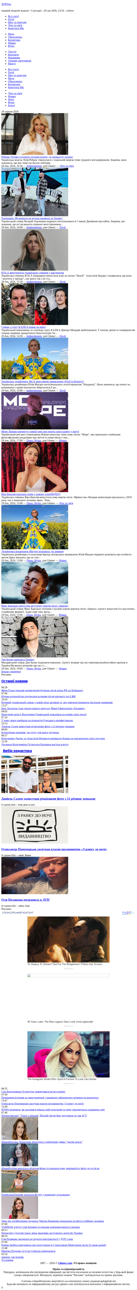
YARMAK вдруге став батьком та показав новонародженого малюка (40, 1227)
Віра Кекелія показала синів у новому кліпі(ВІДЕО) (30, 494)
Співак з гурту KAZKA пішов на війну (23, 327)
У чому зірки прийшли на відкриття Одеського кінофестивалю (37, 720)
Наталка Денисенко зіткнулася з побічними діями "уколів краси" (42, 1142)
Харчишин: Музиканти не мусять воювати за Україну (32, 218)
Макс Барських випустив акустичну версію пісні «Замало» (34, 605)
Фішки (12, 43)
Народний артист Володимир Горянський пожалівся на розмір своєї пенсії (43, 714)
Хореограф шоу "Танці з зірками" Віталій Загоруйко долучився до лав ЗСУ (44, 1115)
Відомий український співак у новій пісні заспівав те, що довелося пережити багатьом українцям (57, 702)
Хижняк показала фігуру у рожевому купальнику (35, 1194)
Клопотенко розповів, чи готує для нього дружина (30, 732)
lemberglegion (34, 165)
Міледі (12, 63)
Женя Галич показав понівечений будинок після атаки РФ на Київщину (42, 690)
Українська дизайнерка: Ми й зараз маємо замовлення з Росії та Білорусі (42, 381)
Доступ (12, 51)
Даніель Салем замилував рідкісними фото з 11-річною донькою (38, 726)
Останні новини (14, 681)
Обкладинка (15, 37)
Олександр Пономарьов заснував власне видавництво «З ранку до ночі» (54, 849)
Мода (11, 34)
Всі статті (13, 16)
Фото (11, 99)
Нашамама (14, 57)
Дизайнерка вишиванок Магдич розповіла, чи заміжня (32, 551)
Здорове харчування (19, 60)
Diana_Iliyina (34, 440)
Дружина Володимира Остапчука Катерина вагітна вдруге (34, 744)
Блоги (11, 105)
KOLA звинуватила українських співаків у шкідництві (32, 272)
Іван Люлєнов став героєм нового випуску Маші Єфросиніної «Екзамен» (43, 708)
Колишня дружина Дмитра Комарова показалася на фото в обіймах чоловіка (52, 1221)
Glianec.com (65, 1263)
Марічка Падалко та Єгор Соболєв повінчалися (28, 1251)
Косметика (14, 40)
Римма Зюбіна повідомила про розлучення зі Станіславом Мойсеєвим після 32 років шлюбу (53, 1245)
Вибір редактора (17, 751)
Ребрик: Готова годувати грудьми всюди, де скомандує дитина (37, 156)
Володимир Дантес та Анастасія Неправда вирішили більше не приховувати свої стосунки (53, 738)
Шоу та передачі (17, 22)
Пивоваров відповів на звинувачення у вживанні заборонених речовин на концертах (50, 1097)
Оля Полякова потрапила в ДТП (25, 899)
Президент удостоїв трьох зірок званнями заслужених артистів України (42, 1233)
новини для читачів (12, 1257)
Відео (11, 46)
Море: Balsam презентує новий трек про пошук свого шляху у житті (40, 431)
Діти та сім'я (15, 25)
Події (11, 19)
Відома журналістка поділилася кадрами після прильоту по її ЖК (38, 696)
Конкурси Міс (16, 28)
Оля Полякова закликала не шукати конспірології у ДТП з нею (37, 1239)
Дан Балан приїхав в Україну (17, 659)
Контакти (13, 54)
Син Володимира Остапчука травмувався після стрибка (33, 1091)
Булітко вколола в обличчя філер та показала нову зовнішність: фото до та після (50, 1168)
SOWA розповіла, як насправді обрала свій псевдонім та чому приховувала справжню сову (53, 1109)
